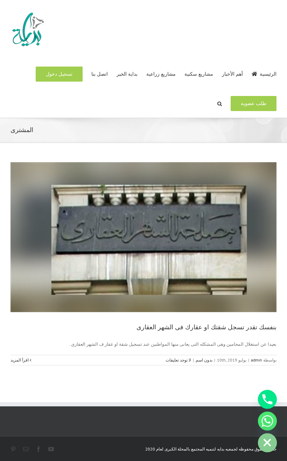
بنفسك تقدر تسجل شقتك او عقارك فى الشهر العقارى (206, 327)
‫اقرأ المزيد (20, 360)
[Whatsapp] (267, 421)
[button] (219, 103)
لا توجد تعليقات (178, 360)
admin (256, 360)
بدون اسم (204, 360)
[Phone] (267, 399)
